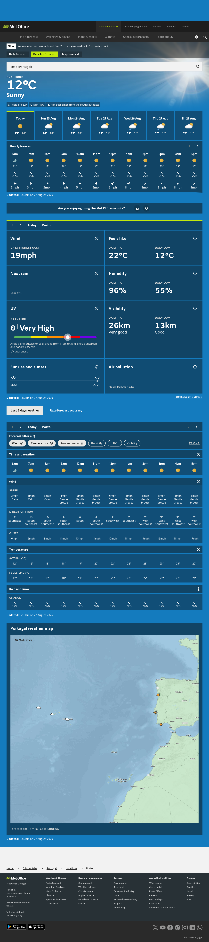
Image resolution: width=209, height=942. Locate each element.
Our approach (85, 883)
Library (81, 903)
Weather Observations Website (18, 904)
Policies (191, 878)
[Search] (196, 65)
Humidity (97, 443)
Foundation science (88, 899)
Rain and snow (68, 443)
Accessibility (193, 883)
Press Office (155, 891)
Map (70, 54)
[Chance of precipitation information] (96, 273)
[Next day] (21, 225)
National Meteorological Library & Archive (18, 893)
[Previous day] (12, 225)
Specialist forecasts (136, 37)
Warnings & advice (58, 37)
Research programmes (135, 26)
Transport (119, 887)
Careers (185, 26)
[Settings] (197, 37)
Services (157, 26)
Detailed (44, 54)
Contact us (155, 903)
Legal (190, 891)
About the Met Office (160, 878)
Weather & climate (109, 26)
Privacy (190, 895)
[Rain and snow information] (198, 589)
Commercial (155, 887)
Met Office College (16, 883)
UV (115, 443)
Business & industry (124, 891)
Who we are (155, 883)
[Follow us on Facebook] (170, 927)
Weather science (87, 887)
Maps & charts (87, 37)
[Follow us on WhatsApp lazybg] (199, 927)
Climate (110, 37)
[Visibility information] (195, 308)
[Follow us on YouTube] (163, 927)
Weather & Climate (56, 878)
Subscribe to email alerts (162, 907)
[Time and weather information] (198, 454)
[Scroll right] (198, 146)
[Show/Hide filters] (198, 436)
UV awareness (19, 351)
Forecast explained (188, 396)
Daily (18, 54)
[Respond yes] (137, 208)
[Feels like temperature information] (195, 238)
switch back (101, 46)
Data (116, 895)
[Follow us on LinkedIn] (192, 927)
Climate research (87, 891)
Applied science (86, 895)
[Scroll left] (189, 146)
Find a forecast (28, 37)
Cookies (191, 887)
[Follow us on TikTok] (177, 927)
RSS (189, 899)
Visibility (132, 443)
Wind (13, 443)
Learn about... (165, 37)
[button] (157, 694)
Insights (118, 903)
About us (171, 26)
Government (120, 883)
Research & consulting (125, 899)
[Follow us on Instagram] (185, 927)
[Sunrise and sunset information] (96, 367)
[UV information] (96, 308)
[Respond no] (146, 208)
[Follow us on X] (155, 927)
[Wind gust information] (96, 238)
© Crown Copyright (193, 937)
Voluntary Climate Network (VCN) (16, 914)
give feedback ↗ (80, 46)
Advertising (120, 907)
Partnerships (156, 899)
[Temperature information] (198, 549)
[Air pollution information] (195, 367)
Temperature (38, 443)
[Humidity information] (195, 273)
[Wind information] (198, 482)
